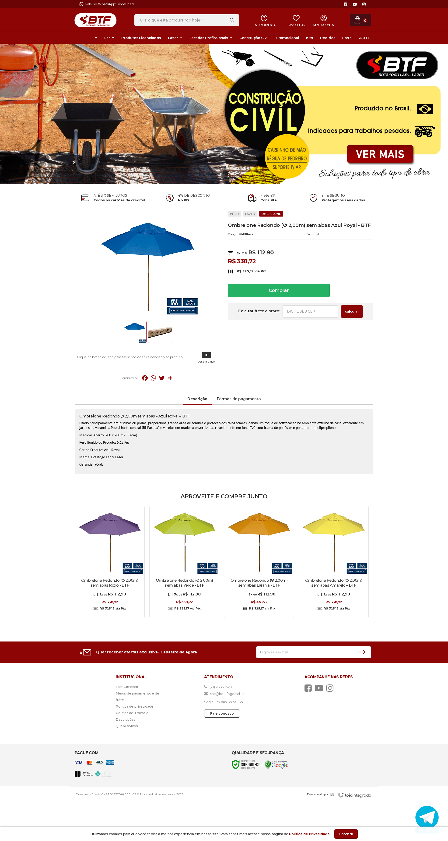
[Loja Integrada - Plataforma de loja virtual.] (354, 795)
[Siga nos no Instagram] (364, 4)
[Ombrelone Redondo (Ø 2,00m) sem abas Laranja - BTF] (259, 562)
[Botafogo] (95, 20)
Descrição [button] (197, 399)
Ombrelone (271, 214)
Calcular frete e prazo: (259, 311)
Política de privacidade (134, 706)
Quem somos (127, 726)
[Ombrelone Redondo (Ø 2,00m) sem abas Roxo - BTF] (109, 562)
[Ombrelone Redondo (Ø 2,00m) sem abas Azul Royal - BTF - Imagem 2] (160, 332)
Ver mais (110, 609)
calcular (352, 311)
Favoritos (296, 25)
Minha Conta (323, 25)
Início (234, 214)
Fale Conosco (127, 687)
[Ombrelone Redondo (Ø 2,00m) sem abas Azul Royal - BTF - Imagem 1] (135, 332)
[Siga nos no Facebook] (345, 4)
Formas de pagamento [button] (239, 399)
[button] (206, 356)
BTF (318, 234)
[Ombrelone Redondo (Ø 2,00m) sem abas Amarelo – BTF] (333, 562)
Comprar (279, 290)
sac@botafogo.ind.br (226, 694)
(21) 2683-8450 (221, 687)
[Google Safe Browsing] (276, 764)
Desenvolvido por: (318, 794)
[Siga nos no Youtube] (354, 4)
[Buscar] (230, 20)
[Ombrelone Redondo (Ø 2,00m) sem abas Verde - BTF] (184, 562)
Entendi (346, 834)
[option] (224, 5)
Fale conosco (222, 713)
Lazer (250, 214)
